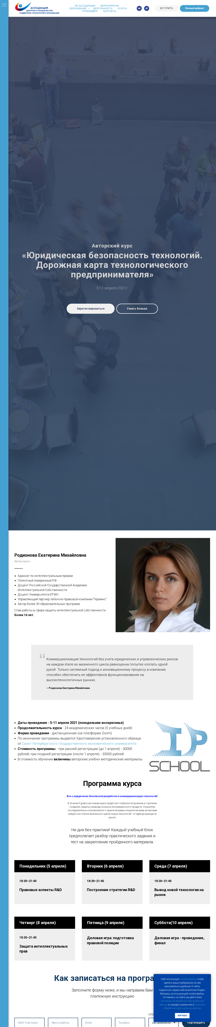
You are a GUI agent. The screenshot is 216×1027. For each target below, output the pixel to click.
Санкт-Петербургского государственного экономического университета (79, 744)
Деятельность (102, 8)
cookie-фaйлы (188, 979)
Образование (78, 8)
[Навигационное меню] (4, 5)
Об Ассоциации (85, 5)
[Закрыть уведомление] (208, 976)
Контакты (109, 11)
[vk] (139, 8)
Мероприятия (109, 5)
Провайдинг (90, 11)
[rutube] (146, 8)
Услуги (122, 8)
